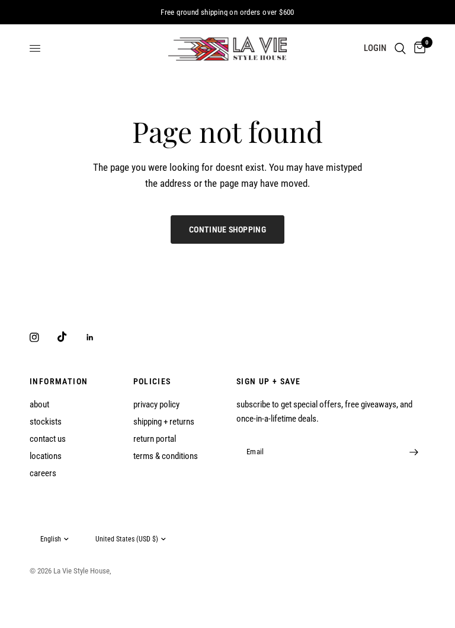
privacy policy (156, 404)
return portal (154, 438)
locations (46, 456)
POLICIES (152, 381)
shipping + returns (163, 421)
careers (43, 473)
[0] (417, 48)
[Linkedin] (98, 337)
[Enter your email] (413, 452)
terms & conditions (165, 456)
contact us (48, 438)
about (39, 404)
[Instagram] (43, 337)
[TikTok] (70, 337)
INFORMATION (59, 381)
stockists (46, 421)
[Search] (400, 48)
